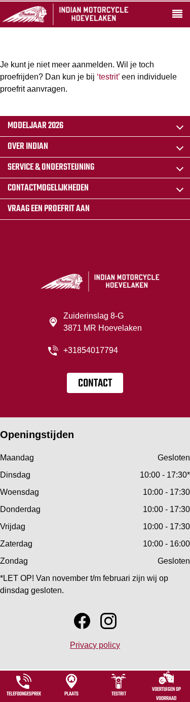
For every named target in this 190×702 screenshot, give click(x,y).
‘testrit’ (108, 76)
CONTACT (95, 383)
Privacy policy (95, 645)
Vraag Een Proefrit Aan (49, 209)
